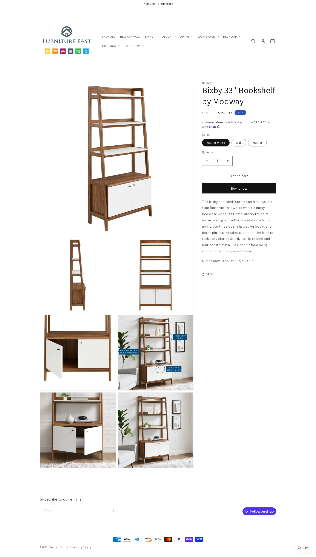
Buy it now (239, 188)
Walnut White (216, 143)
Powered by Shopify (81, 547)
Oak (239, 143)
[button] (151, 36)
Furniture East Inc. (59, 547)
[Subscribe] (112, 511)
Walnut (257, 143)
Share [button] (210, 274)
